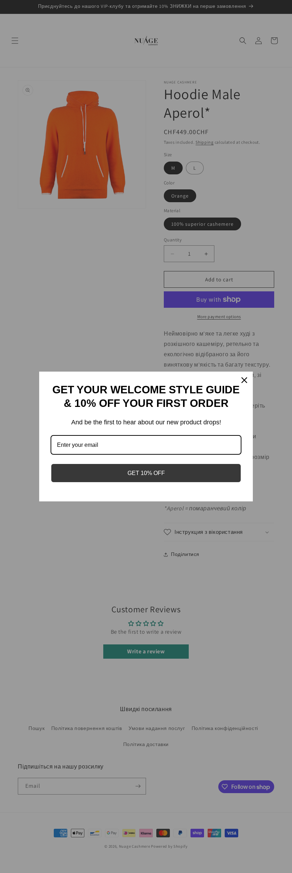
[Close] (244, 380)
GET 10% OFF (146, 473)
